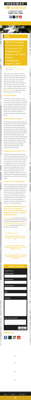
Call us (24, 225)
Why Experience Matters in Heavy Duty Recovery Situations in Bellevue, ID (15, 237)
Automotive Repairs (14, 384)
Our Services (22, 394)
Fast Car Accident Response (14, 375)
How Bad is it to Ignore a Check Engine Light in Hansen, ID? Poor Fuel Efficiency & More (15, 247)
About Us (13, 394)
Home (5, 394)
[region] (15, 29)
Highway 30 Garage (10, 90)
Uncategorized (20, 69)
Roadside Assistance (14, 366)
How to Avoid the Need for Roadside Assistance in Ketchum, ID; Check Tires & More (15, 256)
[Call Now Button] (15, 398)
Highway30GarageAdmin (11, 67)
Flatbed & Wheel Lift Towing (15, 359)
